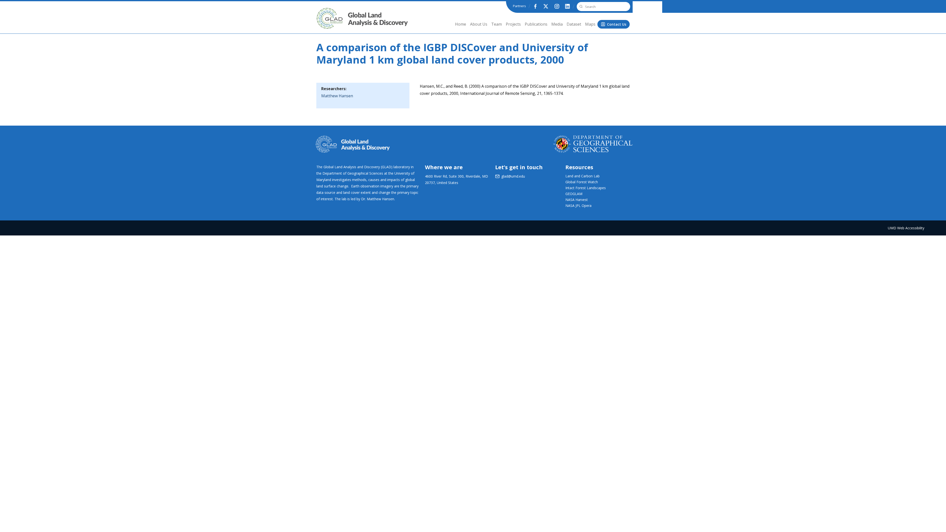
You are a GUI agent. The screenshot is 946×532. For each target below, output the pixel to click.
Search (580, 6)
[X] (546, 6)
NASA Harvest (576, 199)
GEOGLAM (573, 193)
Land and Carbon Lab (582, 176)
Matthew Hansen (337, 96)
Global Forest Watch (581, 182)
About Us (478, 24)
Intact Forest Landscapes (585, 187)
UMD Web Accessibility (906, 228)
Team (496, 24)
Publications (536, 24)
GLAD (322, 22)
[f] (535, 6)
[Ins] (557, 6)
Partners (519, 6)
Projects (513, 24)
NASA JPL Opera (578, 205)
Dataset (574, 24)
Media (557, 24)
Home (460, 24)
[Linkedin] (568, 6)
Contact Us (616, 24)
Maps (590, 24)
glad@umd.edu (513, 176)
